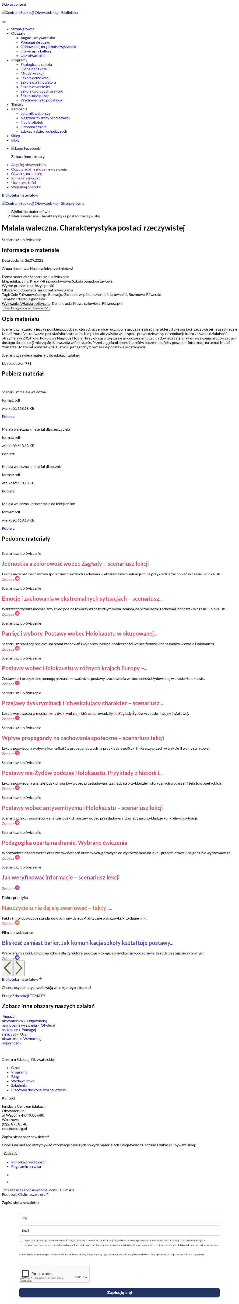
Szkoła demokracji (35, 77)
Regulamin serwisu (26, 1166)
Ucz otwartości (33, 55)
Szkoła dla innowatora (38, 82)
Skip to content (14, 4)
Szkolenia (19, 1085)
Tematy (17, 104)
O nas (15, 1067)
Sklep (15, 135)
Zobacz (8, 579)
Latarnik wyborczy (36, 113)
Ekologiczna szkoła (36, 64)
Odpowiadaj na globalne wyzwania (48, 46)
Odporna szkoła (33, 126)
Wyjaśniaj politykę (26, 187)
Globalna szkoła (34, 69)
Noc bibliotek (32, 122)
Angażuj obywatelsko (38, 37)
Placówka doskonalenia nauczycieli (39, 1090)
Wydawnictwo (23, 1081)
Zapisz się (10, 1153)
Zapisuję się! (119, 1292)
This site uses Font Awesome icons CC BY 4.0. (38, 1190)
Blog (15, 140)
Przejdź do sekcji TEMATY (23, 995)
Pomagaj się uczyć (35, 42)
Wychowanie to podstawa (41, 100)
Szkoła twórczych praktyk (42, 91)
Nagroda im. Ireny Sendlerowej (45, 117)
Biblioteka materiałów (20, 195)
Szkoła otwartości (35, 86)
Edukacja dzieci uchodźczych (44, 131)
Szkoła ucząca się (35, 95)
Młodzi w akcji (32, 73)
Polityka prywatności (28, 1162)
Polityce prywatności (194, 1254)
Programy (19, 1072)
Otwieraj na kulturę (36, 51)
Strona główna (22, 28)
